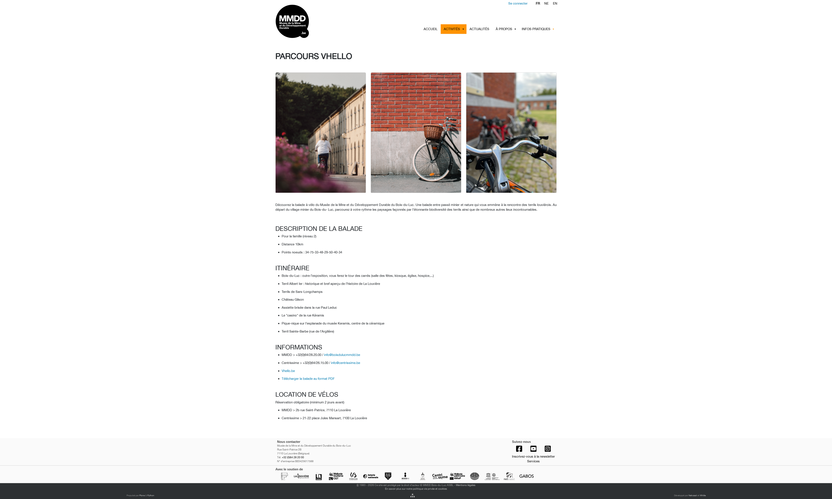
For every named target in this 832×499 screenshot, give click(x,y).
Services (533, 461)
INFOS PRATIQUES (536, 29)
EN (555, 3)
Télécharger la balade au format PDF (308, 378)
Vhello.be (288, 371)
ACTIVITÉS (452, 29)
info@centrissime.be (345, 363)
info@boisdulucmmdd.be (342, 355)
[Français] (309, 21)
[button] (464, 29)
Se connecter (518, 3)
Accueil (430, 29)
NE (546, 3)
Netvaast (693, 495)
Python (150, 495)
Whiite (703, 495)
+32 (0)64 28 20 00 (293, 457)
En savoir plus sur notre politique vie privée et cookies (416, 488)
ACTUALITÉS (479, 29)
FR (538, 3)
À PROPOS (504, 29)
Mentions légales (465, 485)
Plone (142, 495)
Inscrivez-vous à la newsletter (533, 456)
